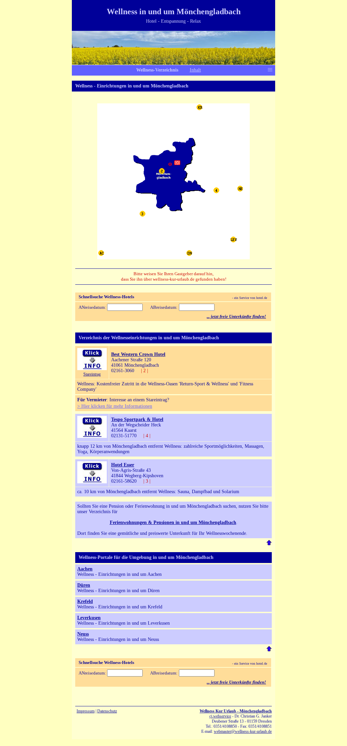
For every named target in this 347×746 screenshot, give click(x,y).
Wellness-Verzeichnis (157, 70)
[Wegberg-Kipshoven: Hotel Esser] (92, 481)
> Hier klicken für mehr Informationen (114, 406)
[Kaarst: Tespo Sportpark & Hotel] (92, 436)
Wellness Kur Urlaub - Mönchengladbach (236, 711)
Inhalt (195, 70)
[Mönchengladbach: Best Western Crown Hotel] (92, 368)
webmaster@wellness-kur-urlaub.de (243, 731)
